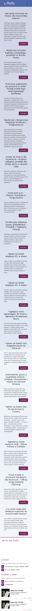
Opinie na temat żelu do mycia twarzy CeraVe (16, 409)
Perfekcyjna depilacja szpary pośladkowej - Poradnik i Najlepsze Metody (16, 226)
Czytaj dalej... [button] (23, 44)
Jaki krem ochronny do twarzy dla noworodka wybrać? (16, 16)
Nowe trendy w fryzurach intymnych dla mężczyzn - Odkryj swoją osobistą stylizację (16, 480)
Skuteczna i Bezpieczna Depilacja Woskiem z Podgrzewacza (16, 122)
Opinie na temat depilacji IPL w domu (16, 255)
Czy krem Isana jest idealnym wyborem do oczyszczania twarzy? (16, 511)
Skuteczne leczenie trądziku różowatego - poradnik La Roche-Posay (16, 54)
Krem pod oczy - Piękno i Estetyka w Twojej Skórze (16, 195)
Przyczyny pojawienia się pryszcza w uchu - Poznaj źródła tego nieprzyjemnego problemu (16, 89)
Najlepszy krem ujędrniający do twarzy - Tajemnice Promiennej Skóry (16, 315)
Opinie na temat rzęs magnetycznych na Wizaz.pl (16, 345)
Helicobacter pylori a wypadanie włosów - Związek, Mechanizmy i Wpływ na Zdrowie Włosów (16, 379)
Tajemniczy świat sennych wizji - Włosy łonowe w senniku (16, 444)
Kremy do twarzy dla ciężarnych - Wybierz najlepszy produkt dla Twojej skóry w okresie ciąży (16, 162)
